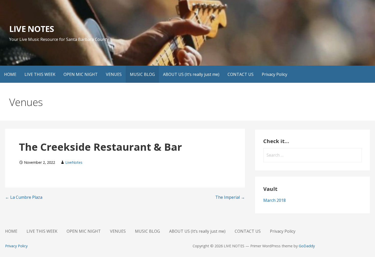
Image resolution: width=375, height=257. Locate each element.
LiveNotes (73, 162)
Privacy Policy (274, 74)
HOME (10, 74)
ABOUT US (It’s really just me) (191, 74)
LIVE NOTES (31, 28)
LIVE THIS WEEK (39, 74)
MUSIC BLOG (142, 74)
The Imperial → (230, 197)
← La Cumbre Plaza (23, 197)
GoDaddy (307, 245)
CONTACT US (241, 74)
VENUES (114, 74)
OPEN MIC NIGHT (81, 74)
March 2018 (274, 200)
